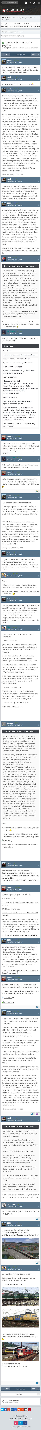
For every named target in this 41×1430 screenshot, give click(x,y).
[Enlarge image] (20, 1248)
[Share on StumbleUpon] (22, 1409)
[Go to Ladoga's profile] (4, 724)
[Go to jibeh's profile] (4, 575)
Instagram (16, 1423)
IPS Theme (17, 1416)
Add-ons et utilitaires (31, 48)
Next (33, 54)
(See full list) (5, 20)
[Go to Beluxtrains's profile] (4, 1205)
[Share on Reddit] (19, 1409)
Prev (7, 54)
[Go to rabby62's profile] (4, 437)
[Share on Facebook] (5, 1409)
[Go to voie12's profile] (4, 553)
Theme (20, 1418)
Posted (14, 62)
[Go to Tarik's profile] (4, 78)
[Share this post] (38, 62)
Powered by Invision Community (21, 1427)
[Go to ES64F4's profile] (4, 61)
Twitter (20, 1423)
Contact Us (28, 1418)
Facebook (25, 1423)
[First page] (2, 54)
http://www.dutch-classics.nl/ (12, 1284)
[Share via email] (25, 1409)
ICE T (28, 266)
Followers (19, 1394)
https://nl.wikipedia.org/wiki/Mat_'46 (14, 1366)
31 (38, 1394)
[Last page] (38, 54)
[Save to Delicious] (15, 1409)
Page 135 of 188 (20, 54)
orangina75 (7, 48)
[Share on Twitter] (2, 1409)
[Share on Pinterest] (29, 1409)
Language (12, 1418)
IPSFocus (24, 1416)
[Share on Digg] (12, 1409)
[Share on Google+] (8, 1409)
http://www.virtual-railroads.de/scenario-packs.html (20, 935)
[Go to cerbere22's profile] (4, 332)
